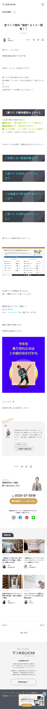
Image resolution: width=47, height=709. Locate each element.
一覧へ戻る (23, 633)
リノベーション (6, 693)
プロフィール (21, 444)
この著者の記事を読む (24, 449)
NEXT (42, 625)
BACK (4, 625)
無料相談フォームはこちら (23, 501)
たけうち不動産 (30, 693)
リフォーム (18, 693)
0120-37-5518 (25, 495)
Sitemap (22, 682)
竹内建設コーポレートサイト (10, 696)
